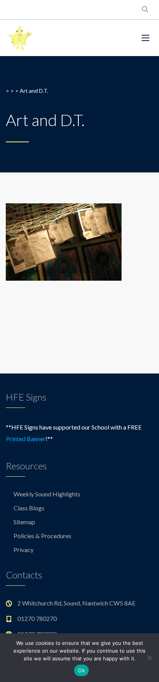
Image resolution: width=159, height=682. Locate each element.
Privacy (24, 549)
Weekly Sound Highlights (47, 494)
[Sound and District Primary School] (62, 38)
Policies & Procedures (42, 535)
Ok (81, 670)
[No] (149, 658)
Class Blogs (29, 508)
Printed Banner (26, 438)
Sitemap (24, 521)
